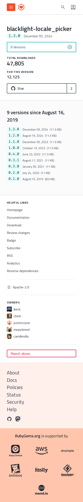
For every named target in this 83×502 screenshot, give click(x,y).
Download (14, 225)
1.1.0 (14, 142)
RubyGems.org (27, 436)
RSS (10, 255)
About (13, 372)
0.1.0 (14, 179)
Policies (15, 387)
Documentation (18, 217)
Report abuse (20, 353)
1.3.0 (14, 129)
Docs (12, 380)
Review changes (18, 232)
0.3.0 (14, 166)
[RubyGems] (21, 7)
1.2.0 (14, 135)
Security (15, 402)
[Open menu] (11, 7)
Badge (11, 240)
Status (14, 394)
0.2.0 (14, 173)
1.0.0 (14, 148)
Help (12, 409)
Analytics (13, 263)
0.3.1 (14, 160)
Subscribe (13, 247)
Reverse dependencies (23, 270)
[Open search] (63, 7)
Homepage (15, 209)
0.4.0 (14, 154)
